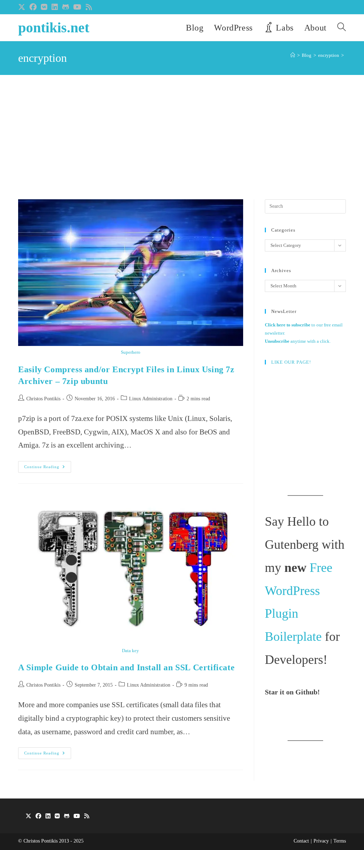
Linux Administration (150, 398)
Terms (339, 841)
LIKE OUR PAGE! (291, 362)
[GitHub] (66, 816)
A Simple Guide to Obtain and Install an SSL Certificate (126, 667)
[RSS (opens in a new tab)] (89, 7)
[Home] (292, 55)
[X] (28, 816)
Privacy (321, 841)
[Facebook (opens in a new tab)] (33, 7)
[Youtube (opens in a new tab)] (77, 7)
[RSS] (86, 816)
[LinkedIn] (48, 816)
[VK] (57, 816)
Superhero (130, 352)
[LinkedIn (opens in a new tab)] (54, 7)
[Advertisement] (182, 146)
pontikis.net (53, 28)
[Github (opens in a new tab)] (65, 7)
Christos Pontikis (43, 398)
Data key (130, 650)
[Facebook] (38, 816)
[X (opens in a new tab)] (22, 7)
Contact (301, 841)
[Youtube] (77, 816)
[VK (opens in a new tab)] (44, 7)
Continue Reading (47, 468)
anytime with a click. (298, 341)
